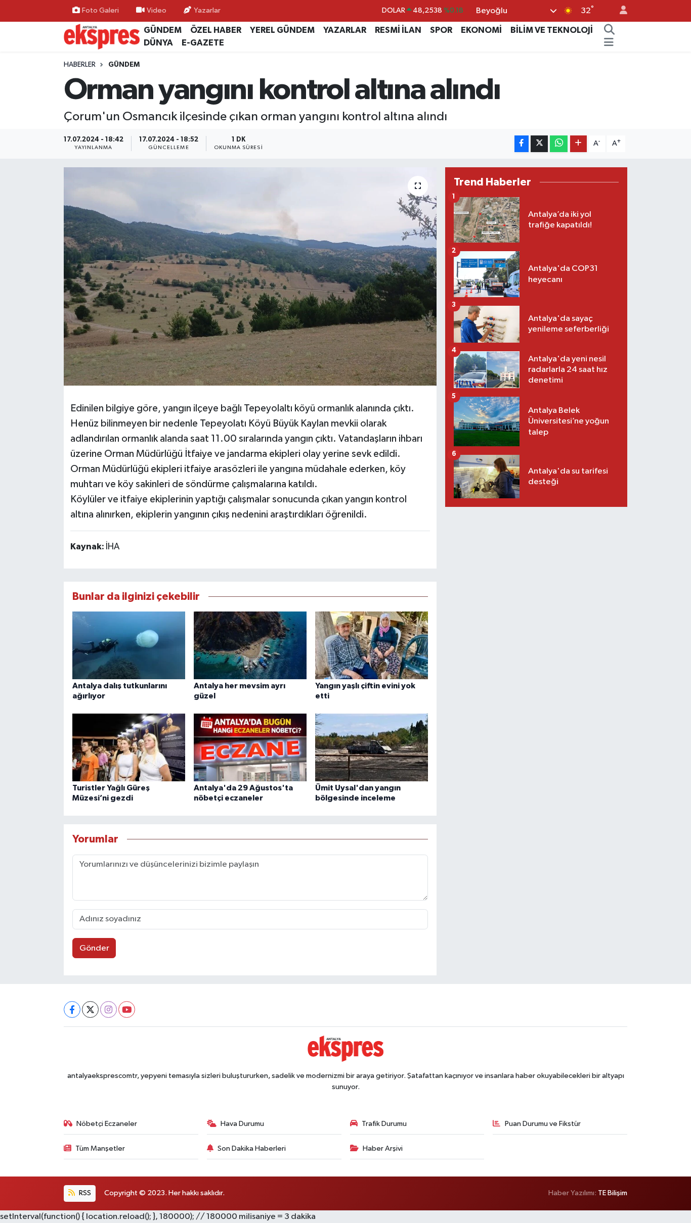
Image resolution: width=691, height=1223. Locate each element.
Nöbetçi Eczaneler (106, 1123)
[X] (90, 1009)
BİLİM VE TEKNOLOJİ (551, 30)
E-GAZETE (203, 42)
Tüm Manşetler (100, 1148)
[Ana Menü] (609, 43)
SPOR (441, 30)
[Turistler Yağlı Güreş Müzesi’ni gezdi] (128, 747)
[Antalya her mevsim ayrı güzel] (250, 645)
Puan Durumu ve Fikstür (543, 1123)
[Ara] (609, 30)
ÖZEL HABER (215, 30)
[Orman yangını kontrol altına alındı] (250, 276)
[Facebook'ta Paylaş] (521, 143)
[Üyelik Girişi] (619, 11)
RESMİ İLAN (398, 30)
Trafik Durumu (384, 1123)
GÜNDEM (163, 30)
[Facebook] (72, 1009)
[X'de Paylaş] (539, 143)
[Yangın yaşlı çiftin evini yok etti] (371, 645)
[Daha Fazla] (578, 143)
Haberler (80, 64)
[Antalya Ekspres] (102, 36)
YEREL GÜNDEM (282, 30)
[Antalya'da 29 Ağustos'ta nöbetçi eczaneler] (250, 747)
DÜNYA (158, 42)
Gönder (94, 948)
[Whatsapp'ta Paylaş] (559, 143)
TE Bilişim (612, 1193)
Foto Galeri (100, 10)
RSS (84, 1193)
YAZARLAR (344, 30)
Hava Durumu (242, 1123)
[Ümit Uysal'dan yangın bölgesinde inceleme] (371, 747)
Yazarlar (207, 10)
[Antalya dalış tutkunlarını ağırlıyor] (128, 645)
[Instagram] (108, 1009)
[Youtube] (126, 1009)
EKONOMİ (481, 30)
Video (156, 10)
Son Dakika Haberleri (252, 1148)
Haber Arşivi (383, 1148)
